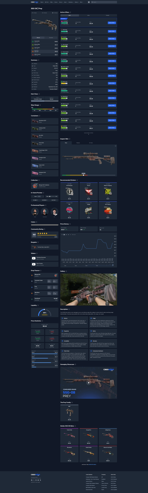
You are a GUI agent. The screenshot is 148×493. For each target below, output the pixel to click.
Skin (57, 63)
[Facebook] (36, 480)
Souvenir (51, 37)
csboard (64, 59)
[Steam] (41, 480)
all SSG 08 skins (92, 464)
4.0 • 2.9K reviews (64, 107)
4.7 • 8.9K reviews (64, 24)
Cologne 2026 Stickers (90, 485)
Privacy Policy (104, 485)
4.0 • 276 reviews (64, 77)
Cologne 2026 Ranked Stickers (92, 477)
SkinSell (64, 111)
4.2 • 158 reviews (64, 129)
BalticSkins (65, 96)
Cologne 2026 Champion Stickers (92, 483)
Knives (56, 2)
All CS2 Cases (113, 481)
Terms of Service (105, 483)
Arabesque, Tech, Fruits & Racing (92, 479)
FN (34, 110)
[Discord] (32, 480)
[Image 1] (84, 304)
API (102, 477)
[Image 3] (87, 304)
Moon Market (66, 118)
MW (40, 110)
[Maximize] (115, 145)
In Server (45, 12)
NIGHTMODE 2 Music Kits (90, 487)
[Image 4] (89, 304)
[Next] (43, 196)
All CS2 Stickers (114, 479)
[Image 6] (93, 304)
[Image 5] (91, 304)
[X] (34, 480)
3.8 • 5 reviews (64, 114)
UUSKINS (65, 126)
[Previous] (32, 196)
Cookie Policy (104, 487)
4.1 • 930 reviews (64, 47)
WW (50, 110)
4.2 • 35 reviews (64, 40)
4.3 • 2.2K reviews (64, 32)
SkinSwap (65, 29)
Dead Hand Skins (89, 489)
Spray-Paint (55, 72)
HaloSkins (65, 74)
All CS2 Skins (113, 477)
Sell (88, 15)
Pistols (42, 2)
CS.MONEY (65, 21)
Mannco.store (66, 103)
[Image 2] (86, 304)
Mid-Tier (46, 2)
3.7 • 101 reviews (64, 84)
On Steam (56, 12)
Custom (53, 200)
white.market (66, 66)
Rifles (51, 2)
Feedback (103, 479)
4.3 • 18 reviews (64, 62)
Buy (70, 15)
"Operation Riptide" (53, 89)
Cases (65, 2)
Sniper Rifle (55, 65)
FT (45, 110)
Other (81, 2)
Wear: (47, 196)
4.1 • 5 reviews (64, 99)
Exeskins (65, 37)
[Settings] (89, 2)
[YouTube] (39, 480)
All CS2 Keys (113, 483)
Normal (38, 37)
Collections (70, 2)
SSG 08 (56, 68)
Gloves (60, 2)
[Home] (35, 2)
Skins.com (65, 81)
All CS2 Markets (114, 487)
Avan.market (65, 52)
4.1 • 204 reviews (64, 70)
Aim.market (65, 44)
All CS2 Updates (114, 489)
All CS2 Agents (113, 485)
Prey (57, 70)
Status (103, 481)
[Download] (62, 303)
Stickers (76, 2)
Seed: (35, 196)
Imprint (103, 489)
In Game (35, 12)
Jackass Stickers (89, 481)
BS (55, 110)
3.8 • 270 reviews (64, 121)
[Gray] (44, 224)
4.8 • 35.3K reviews (65, 92)
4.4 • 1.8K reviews (64, 55)
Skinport (64, 89)
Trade (107, 15)
